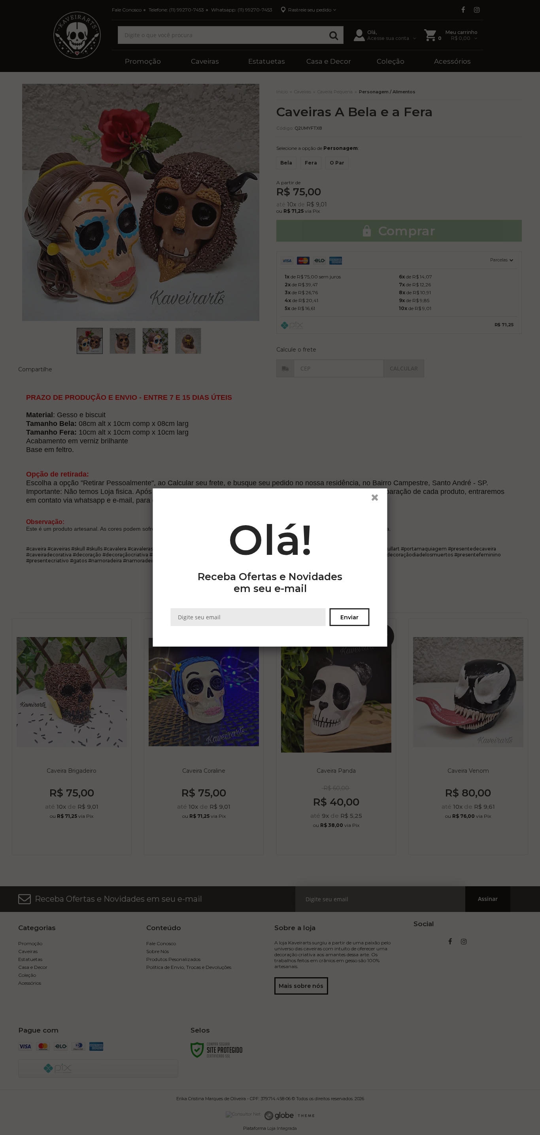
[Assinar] (350, 617)
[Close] (378, 499)
